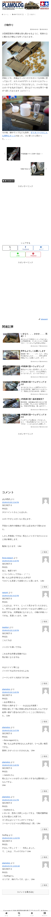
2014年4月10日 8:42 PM (10, 596)
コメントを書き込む (25, 892)
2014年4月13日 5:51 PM (10, 800)
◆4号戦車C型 (9, 181)
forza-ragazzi (7, 558)
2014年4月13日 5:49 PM (10, 765)
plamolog (6, 689)
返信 (45, 552)
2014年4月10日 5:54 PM (10, 502)
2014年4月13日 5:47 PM (10, 730)
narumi (5, 593)
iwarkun (5, 627)
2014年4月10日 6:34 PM (10, 561)
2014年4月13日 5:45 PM (10, 692)
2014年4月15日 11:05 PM (11, 838)
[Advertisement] (25, 213)
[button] (46, 530)
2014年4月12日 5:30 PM (10, 630)
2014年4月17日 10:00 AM (11, 866)
